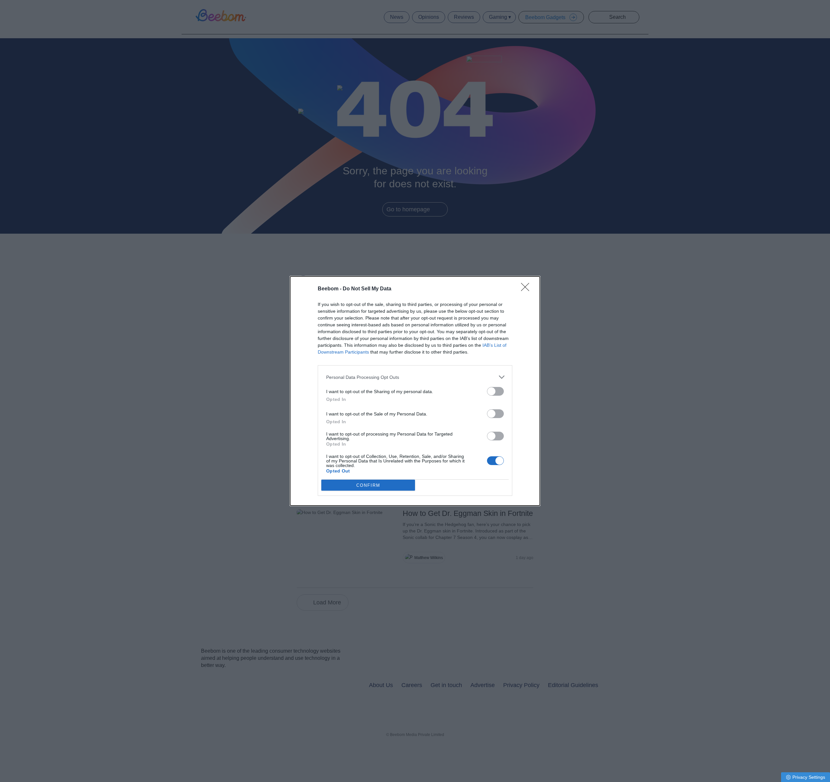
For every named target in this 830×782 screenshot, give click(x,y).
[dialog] (415, 391)
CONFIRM (368, 485)
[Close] (527, 289)
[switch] (495, 391)
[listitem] (415, 377)
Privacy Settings (808, 777)
